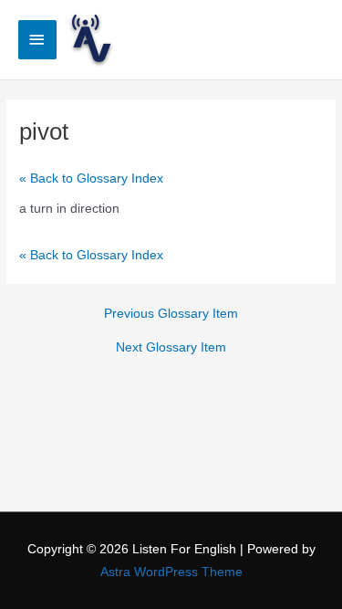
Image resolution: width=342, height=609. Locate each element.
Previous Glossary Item (171, 314)
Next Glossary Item (171, 347)
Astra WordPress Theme (171, 572)
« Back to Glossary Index (91, 178)
